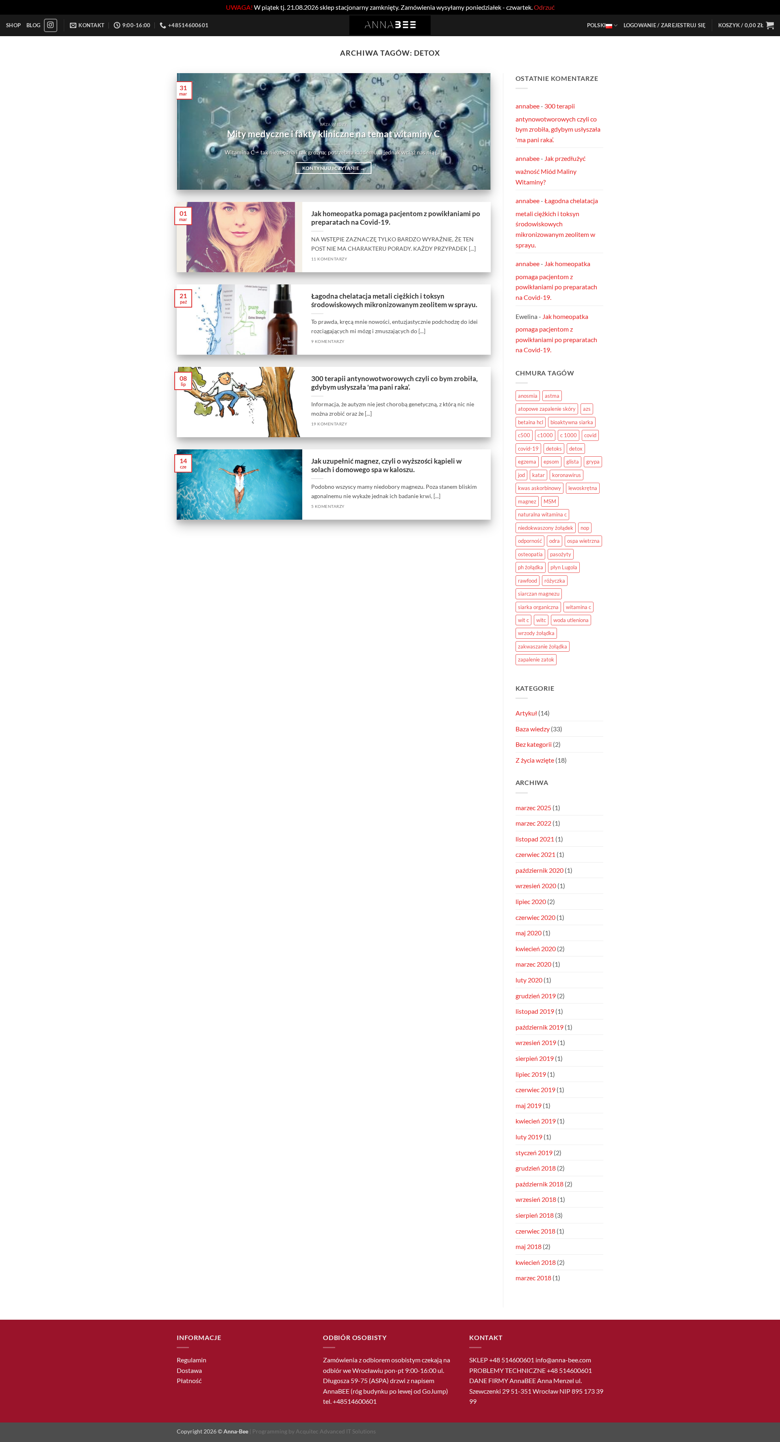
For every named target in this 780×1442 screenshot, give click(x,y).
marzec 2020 (533, 964)
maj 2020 (529, 933)
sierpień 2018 (535, 1215)
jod (521, 475)
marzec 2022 (533, 823)
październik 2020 (539, 870)
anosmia (527, 395)
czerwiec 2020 (535, 917)
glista (572, 461)
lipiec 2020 (531, 901)
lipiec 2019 (531, 1074)
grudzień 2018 (536, 1168)
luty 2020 (529, 980)
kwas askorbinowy (539, 488)
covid (590, 435)
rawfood (527, 580)
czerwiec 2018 (535, 1231)
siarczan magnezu (538, 593)
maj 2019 (529, 1105)
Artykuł (526, 713)
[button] (665, 25)
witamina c (578, 607)
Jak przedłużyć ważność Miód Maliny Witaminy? (550, 169)
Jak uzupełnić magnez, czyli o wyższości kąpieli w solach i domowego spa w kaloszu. (386, 465)
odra (554, 541)
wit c (523, 620)
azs (587, 408)
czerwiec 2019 (535, 1089)
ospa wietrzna (583, 541)
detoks (554, 448)
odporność (530, 541)
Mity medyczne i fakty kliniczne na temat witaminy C (333, 134)
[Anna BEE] (390, 25)
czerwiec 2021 (535, 854)
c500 (524, 435)
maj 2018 (529, 1246)
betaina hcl (530, 422)
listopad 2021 (535, 839)
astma (552, 395)
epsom (551, 461)
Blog (33, 25)
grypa (593, 461)
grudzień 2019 (536, 996)
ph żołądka (530, 567)
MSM (550, 501)
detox (576, 448)
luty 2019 (529, 1137)
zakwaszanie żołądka (542, 646)
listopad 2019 (535, 1011)
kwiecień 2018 (536, 1262)
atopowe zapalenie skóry (547, 408)
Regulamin (191, 1360)
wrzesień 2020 (536, 885)
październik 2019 (539, 1027)
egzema (527, 461)
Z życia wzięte (535, 760)
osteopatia (530, 554)
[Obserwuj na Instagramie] (50, 25)
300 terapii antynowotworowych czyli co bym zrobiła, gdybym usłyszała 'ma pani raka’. (394, 383)
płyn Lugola (563, 567)
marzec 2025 (533, 807)
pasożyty (560, 554)
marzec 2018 (533, 1278)
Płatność (189, 1380)
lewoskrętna (582, 488)
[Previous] (193, 131)
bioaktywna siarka (571, 422)
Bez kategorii (534, 744)
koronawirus (566, 475)
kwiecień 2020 (536, 948)
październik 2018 (539, 1184)
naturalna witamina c (542, 514)
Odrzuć (544, 7)
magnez (527, 501)
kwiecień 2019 (536, 1121)
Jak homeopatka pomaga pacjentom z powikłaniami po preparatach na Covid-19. (395, 218)
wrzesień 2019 (536, 1042)
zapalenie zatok (536, 659)
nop (585, 528)
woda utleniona (571, 620)
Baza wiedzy (533, 729)
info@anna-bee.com (563, 1360)
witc (541, 620)
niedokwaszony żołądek (545, 528)
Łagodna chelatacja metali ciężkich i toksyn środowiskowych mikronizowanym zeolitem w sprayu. (394, 300)
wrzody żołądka (536, 633)
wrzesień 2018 (536, 1199)
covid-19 (528, 448)
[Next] (474, 131)
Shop (13, 25)
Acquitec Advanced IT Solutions (336, 1431)
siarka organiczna (538, 607)
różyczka (554, 580)
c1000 (545, 435)
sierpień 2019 (535, 1058)
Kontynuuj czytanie (333, 168)
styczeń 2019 (534, 1152)
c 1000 (568, 435)
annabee (528, 106)
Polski (596, 25)
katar (538, 475)
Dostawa (189, 1370)
